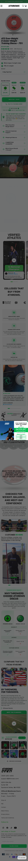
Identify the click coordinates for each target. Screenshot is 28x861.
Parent (21, 438)
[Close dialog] (27, 421)
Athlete (21, 437)
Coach (21, 435)
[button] (1, 6)
